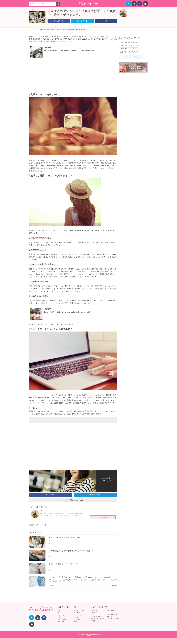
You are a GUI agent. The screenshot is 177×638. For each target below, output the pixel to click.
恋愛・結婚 (61, 621)
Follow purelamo (77, 500)
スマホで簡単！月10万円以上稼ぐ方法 (64, 537)
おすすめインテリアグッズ (129, 52)
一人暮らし (133, 49)
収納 (137, 45)
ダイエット (77, 612)
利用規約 (109, 616)
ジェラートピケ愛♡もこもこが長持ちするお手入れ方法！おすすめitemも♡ (80, 577)
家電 (75, 621)
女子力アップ (137, 42)
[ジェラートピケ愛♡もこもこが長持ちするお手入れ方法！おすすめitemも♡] (37, 587)
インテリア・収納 (79, 610)
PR (49, 543)
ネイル (76, 617)
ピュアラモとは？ (95, 610)
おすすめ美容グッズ (126, 45)
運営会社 (93, 621)
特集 (59, 610)
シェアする (60, 21)
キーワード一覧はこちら (133, 57)
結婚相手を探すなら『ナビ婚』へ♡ (63, 564)
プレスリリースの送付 (113, 618)
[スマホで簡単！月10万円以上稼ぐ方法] (37, 547)
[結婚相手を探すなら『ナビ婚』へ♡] (37, 573)
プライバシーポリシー (97, 616)
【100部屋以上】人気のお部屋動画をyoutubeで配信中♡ (71, 551)
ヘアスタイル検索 (112, 614)
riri (129, 13)
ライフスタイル (53, 585)
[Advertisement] (73, 76)
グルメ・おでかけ (79, 619)
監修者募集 (94, 612)
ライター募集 (110, 610)
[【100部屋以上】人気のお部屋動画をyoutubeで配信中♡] (37, 560)
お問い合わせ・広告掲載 (97, 618)
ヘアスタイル (61, 617)
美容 (59, 612)
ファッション (61, 615)
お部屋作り (124, 49)
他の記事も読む (103, 517)
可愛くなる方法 (125, 42)
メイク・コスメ (78, 615)
